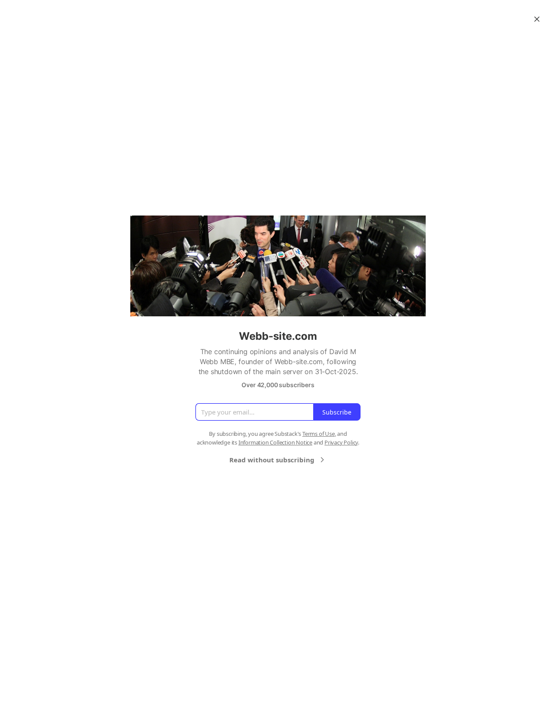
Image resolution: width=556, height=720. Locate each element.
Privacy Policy (341, 442)
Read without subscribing (271, 459)
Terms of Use (318, 434)
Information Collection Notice (275, 442)
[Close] (537, 19)
